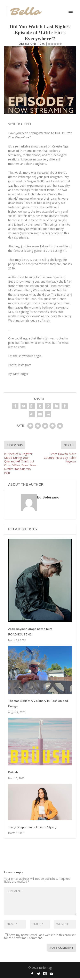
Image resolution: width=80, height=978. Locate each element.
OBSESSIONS (28, 44)
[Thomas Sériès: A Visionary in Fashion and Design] (40, 670)
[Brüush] (40, 742)
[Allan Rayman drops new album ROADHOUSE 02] (40, 580)
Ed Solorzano (48, 497)
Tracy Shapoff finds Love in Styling (32, 827)
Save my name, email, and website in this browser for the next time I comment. (39, 936)
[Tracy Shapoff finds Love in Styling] (40, 802)
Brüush (13, 772)
